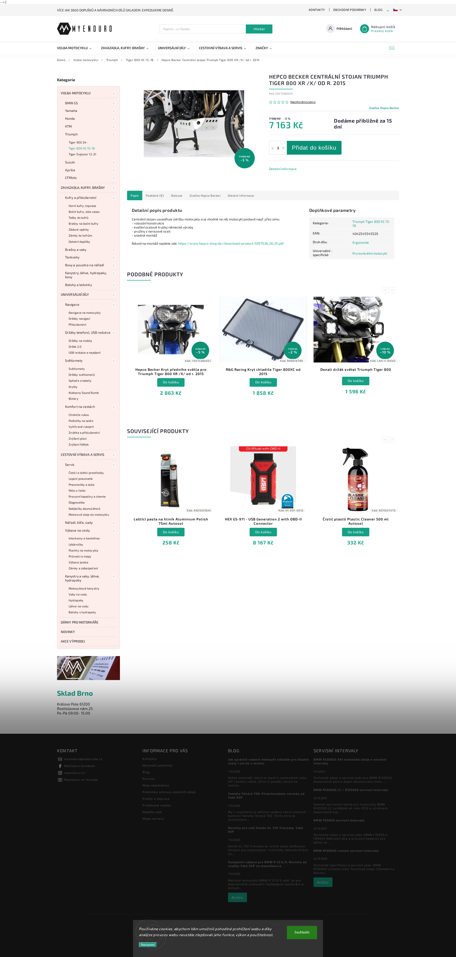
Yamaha (71, 111)
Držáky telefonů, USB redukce (87, 332)
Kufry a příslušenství (80, 197)
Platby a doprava (156, 798)
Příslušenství (77, 324)
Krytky (73, 387)
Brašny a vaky (75, 250)
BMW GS (71, 103)
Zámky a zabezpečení (83, 568)
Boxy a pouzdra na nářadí (84, 265)
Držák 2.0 (75, 346)
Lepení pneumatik (81, 479)
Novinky (68, 632)
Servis (70, 464)
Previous (386, 290)
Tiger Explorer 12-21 (82, 154)
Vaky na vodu (78, 594)
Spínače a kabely (80, 380)
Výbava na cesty (77, 530)
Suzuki (70, 162)
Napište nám (152, 812)
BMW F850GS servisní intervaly (339, 820)
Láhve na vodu (78, 606)
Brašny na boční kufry (83, 223)
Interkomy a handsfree (84, 538)
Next (393, 290)
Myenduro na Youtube (81, 779)
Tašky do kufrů (78, 217)
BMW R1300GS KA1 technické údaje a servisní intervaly (350, 761)
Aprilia (70, 170)
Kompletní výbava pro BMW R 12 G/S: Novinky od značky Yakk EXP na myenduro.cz (267, 864)
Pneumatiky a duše (82, 484)
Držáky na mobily (80, 341)
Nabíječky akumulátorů (84, 508)
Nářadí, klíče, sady (79, 522)
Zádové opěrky (79, 229)
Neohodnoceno (303, 102)
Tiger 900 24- (78, 142)
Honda (70, 118)
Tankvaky (72, 257)
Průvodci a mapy (80, 556)
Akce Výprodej (73, 641)
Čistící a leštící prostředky (86, 473)
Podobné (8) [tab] (155, 195)
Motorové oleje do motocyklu (89, 514)
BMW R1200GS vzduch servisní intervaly (346, 850)
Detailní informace (283, 169)
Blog (378, 10)
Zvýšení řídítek (79, 444)
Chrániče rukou (79, 415)
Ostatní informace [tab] (241, 195)
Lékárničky (76, 544)
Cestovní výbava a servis (82, 454)
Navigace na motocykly (85, 312)
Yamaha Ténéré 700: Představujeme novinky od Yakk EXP (266, 795)
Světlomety (73, 360)
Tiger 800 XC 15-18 (82, 148)
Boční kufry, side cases (84, 212)
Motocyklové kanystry (84, 588)
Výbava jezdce (78, 562)
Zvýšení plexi (78, 438)
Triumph (71, 134)
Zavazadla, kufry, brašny (83, 188)
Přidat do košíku (314, 147)
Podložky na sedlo (81, 421)
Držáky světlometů (82, 374)
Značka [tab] (205, 195)
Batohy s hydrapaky (82, 612)
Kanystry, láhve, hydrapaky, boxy (86, 275)
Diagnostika (77, 502)
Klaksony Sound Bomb (84, 393)
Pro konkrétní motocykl (369, 253)
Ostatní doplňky (79, 241)
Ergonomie (360, 242)
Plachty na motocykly (83, 550)
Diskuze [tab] (176, 195)
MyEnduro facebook (79, 766)
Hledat (259, 29)
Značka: (384, 108)
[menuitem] (76, 48)
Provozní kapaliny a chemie (87, 496)
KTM (68, 126)
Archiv (237, 897)
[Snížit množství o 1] (273, 148)
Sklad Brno (75, 693)
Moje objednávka (155, 785)
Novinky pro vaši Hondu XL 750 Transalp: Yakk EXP (265, 829)
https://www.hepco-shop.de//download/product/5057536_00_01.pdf (231, 243)
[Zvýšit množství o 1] (283, 148)
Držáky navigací (79, 318)
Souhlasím (301, 932)
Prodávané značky (156, 805)
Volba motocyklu (76, 93)
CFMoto (71, 178)
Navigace (72, 304)
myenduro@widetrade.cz (83, 759)
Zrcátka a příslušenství (84, 432)
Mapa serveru (153, 818)
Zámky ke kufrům (80, 235)
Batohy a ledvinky (78, 285)
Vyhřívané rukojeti (81, 427)
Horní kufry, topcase (82, 206)
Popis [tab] (135, 195)
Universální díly (75, 294)
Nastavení (148, 945)
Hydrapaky (76, 600)
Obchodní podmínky (349, 10)
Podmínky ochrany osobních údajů (169, 792)
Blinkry (73, 398)
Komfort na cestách (80, 407)
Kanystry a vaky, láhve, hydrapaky (82, 578)
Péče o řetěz (77, 490)
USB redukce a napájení (84, 352)
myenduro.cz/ (75, 773)
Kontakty (317, 10)
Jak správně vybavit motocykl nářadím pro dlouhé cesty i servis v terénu (268, 761)
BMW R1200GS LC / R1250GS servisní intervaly (351, 790)
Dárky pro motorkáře (79, 622)
